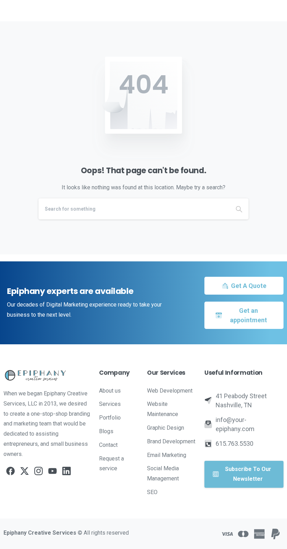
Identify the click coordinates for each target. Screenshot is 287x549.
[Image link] (48, 375)
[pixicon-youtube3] (52, 471)
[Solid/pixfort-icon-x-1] (24, 471)
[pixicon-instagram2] (38, 471)
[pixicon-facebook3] (11, 471)
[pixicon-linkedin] (66, 471)
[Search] (239, 208)
